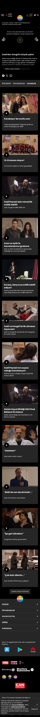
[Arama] (38, 15)
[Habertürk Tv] (14, 662)
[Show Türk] (9, 677)
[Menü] (2, 15)
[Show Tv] (20, 18)
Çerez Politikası (18, 705)
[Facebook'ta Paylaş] (3, 75)
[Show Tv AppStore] (7, 649)
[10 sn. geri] (4, 39)
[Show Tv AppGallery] (33, 649)
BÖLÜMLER (6, 83)
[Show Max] (16, 677)
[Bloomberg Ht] (8, 669)
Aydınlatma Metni (18, 707)
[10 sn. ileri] (36, 39)
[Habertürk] (5, 662)
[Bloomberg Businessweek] (25, 669)
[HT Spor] (21, 662)
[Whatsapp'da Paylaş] (10, 75)
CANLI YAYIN (9, 15)
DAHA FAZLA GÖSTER (20, 591)
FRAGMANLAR (19, 83)
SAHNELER (31, 83)
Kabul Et (34, 709)
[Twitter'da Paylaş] (7, 75)
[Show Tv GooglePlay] (20, 649)
